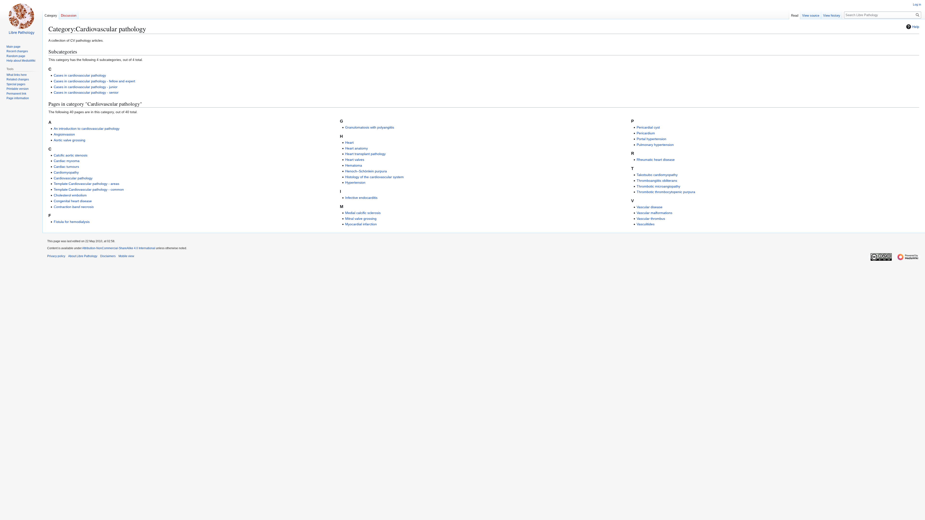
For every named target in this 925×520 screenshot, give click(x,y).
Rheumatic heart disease (656, 160)
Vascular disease (649, 207)
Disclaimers (108, 256)
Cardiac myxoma (66, 161)
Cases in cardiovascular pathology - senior (86, 92)
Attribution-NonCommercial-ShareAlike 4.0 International (118, 248)
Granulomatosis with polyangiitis (369, 127)
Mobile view (126, 256)
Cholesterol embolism (70, 195)
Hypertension (355, 182)
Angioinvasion (64, 134)
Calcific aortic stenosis (70, 155)
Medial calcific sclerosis (363, 213)
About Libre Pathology (82, 256)
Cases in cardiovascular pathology (80, 75)
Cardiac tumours (66, 167)
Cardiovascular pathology (73, 178)
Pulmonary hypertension (655, 145)
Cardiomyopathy (66, 172)
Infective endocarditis (361, 198)
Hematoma (353, 165)
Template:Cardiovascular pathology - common (89, 189)
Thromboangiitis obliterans (657, 180)
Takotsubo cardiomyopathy (657, 175)
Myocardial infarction (361, 224)
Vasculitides (645, 224)
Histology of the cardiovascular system (374, 177)
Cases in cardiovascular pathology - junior (86, 87)
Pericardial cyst (648, 127)
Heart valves (354, 160)
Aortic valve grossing (69, 140)
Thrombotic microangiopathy (658, 186)
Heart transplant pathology (365, 154)
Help (915, 27)
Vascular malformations (654, 213)
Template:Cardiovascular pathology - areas (86, 184)
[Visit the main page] (21, 19)
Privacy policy (56, 256)
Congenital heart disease (73, 201)
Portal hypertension (651, 139)
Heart (349, 142)
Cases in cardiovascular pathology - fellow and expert (94, 81)
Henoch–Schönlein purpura (366, 171)
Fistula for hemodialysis (72, 222)
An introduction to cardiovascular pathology (86, 128)
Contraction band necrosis (74, 207)
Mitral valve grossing (361, 219)
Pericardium (646, 133)
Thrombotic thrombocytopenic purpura (666, 192)
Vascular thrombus (651, 219)
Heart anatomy (356, 148)
